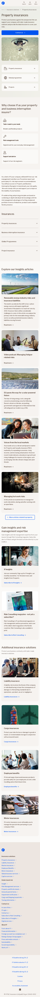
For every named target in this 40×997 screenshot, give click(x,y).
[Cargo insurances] (20, 715)
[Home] (3, 3)
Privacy (20, 981)
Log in (29, 3)
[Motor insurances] (20, 804)
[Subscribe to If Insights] (20, 556)
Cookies (20, 976)
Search (24, 3)
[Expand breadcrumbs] (3, 10)
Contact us (19, 33)
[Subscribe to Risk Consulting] (20, 601)
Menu (35, 3)
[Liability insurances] (20, 667)
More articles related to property (20, 517)
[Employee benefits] (20, 760)
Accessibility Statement (20, 986)
